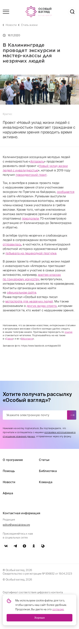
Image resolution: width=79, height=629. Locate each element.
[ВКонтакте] (6, 546)
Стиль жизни (29, 25)
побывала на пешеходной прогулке (31, 253)
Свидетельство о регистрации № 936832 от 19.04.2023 (37, 573)
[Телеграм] (15, 546)
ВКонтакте (27, 338)
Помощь (9, 471)
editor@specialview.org (16, 524)
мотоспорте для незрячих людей (29, 301)
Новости (11, 25)
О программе (13, 459)
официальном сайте (21, 292)
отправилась (12, 244)
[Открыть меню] (6, 12)
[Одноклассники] (33, 546)
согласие (58, 609)
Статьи (44, 459)
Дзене (9, 338)
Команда (45, 482)
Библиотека (48, 471)
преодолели (30, 218)
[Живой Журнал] (42, 546)
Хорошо (39, 617)
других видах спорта (42, 305)
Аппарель (37, 161)
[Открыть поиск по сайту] (72, 11)
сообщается (65, 191)
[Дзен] (24, 546)
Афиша (8, 493)
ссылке (68, 332)
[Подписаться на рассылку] (71, 415)
